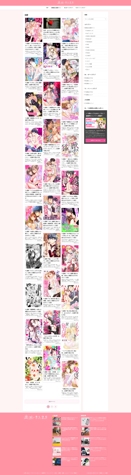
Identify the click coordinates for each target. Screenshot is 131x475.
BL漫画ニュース (89, 80)
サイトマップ (50, 473)
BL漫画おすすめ (89, 78)
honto (87, 47)
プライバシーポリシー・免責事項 (38, 473)
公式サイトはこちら (96, 140)
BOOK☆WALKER (90, 36)
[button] (105, 19)
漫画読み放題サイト (90, 27)
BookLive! (88, 39)
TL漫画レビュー (89, 94)
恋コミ (88, 69)
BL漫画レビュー (89, 83)
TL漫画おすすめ (89, 92)
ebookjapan (89, 41)
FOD (87, 44)
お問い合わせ (27, 473)
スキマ (88, 61)
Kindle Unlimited (90, 50)
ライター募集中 (73, 473)
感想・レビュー (65, 473)
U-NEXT (88, 55)
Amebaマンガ (89, 30)
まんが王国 (89, 66)
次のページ (52, 401)
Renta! (88, 52)
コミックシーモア (90, 58)
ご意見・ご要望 (57, 473)
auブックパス (89, 33)
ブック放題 (89, 64)
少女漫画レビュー (89, 103)
